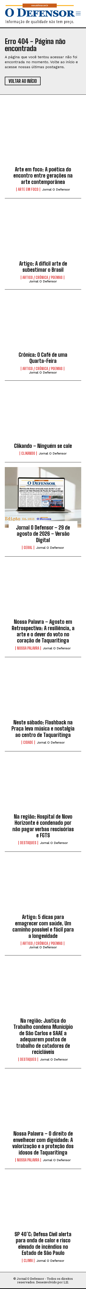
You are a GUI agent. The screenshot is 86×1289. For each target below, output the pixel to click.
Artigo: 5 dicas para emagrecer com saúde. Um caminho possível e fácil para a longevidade (43, 926)
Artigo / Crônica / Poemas (42, 277)
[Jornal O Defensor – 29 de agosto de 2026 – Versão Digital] (43, 497)
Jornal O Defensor (56, 189)
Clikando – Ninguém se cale (43, 446)
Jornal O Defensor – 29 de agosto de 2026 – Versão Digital (43, 533)
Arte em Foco (28, 189)
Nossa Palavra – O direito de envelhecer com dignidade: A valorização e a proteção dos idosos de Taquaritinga (43, 1142)
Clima (28, 1260)
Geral (28, 547)
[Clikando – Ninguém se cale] (43, 415)
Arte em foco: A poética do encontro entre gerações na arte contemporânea (43, 175)
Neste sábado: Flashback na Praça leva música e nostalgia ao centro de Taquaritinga (43, 728)
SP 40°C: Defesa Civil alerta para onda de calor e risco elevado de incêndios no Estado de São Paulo (43, 1243)
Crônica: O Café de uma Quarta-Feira (43, 358)
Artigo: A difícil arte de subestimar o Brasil (43, 266)
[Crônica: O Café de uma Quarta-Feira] (43, 324)
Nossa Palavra (28, 648)
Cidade (28, 742)
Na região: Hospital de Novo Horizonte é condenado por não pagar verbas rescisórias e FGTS (43, 826)
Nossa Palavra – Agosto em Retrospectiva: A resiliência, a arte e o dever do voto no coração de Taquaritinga (43, 631)
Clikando (28, 453)
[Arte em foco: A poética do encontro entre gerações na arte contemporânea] (43, 139)
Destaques (28, 843)
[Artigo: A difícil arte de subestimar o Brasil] (43, 233)
